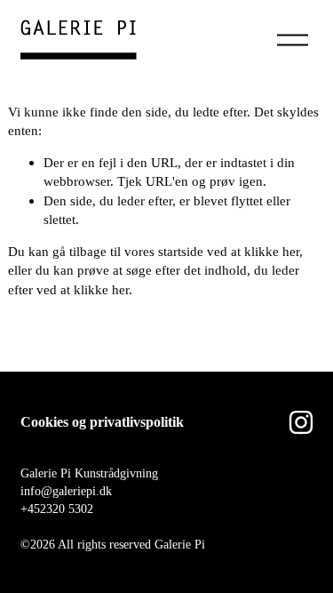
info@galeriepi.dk (66, 491)
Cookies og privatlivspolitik (102, 421)
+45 (30, 508)
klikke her (271, 251)
